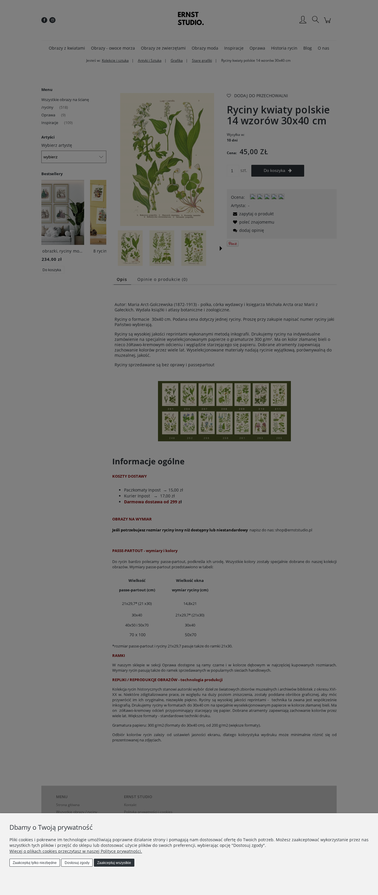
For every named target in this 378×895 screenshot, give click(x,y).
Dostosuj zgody (77, 863)
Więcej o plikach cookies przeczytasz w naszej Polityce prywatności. (75, 851)
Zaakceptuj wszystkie (114, 863)
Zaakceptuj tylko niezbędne (35, 863)
